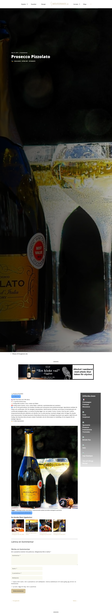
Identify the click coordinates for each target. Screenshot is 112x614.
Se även (76, 4)
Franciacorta (87, 430)
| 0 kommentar (23, 52)
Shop (84, 4)
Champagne (86, 402)
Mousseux (86, 407)
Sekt (84, 448)
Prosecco (85, 427)
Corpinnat (86, 417)
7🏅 (12, 61)
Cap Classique (87, 456)
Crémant (85, 404)
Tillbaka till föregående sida (20, 354)
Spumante (32, 61)
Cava (84, 415)
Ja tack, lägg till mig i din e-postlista (24, 586)
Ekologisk (17, 61)
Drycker (23, 4)
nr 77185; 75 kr (16, 396)
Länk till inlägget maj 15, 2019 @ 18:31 (21, 512)
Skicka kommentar (18, 591)
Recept (43, 4)
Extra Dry (25, 61)
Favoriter (33, 4)
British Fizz (86, 440)
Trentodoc (86, 432)
